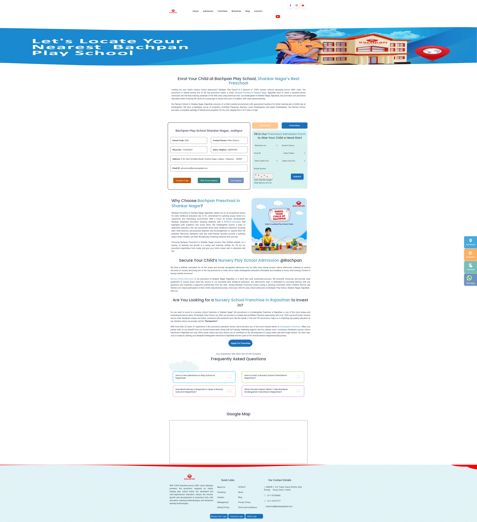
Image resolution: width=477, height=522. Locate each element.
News (240, 492)
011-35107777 (273, 501)
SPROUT (242, 487)
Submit (297, 176)
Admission (208, 11)
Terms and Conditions (247, 507)
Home (196, 11)
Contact (258, 11)
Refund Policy (223, 507)
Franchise (222, 11)
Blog (247, 11)
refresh (268, 183)
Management (223, 502)
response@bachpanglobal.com (279, 506)
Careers (220, 497)
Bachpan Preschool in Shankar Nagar (250, 92)
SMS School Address (209, 180)
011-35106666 (273, 495)
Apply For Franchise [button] (240, 343)
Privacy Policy (244, 502)
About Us (221, 487)
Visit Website (236, 180)
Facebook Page (182, 180)
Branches (236, 11)
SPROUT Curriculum (232, 222)
